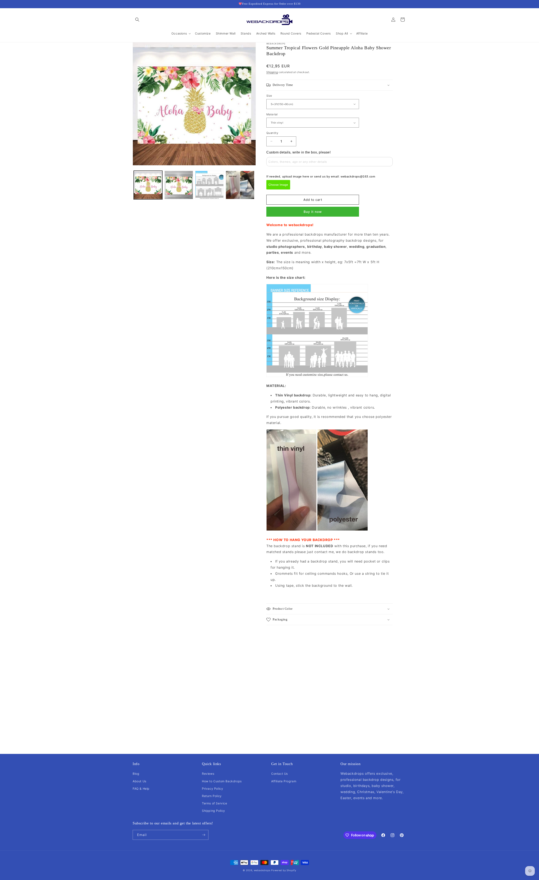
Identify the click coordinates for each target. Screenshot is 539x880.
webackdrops (262, 870)
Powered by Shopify (283, 870)
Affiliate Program (283, 781)
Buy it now (313, 212)
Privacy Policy (212, 788)
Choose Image (278, 184)
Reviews (208, 773)
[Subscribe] (203, 835)
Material (272, 114)
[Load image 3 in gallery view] (209, 185)
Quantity (272, 133)
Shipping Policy (213, 810)
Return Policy (212, 796)
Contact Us (279, 773)
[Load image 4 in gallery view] (240, 185)
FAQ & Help (141, 788)
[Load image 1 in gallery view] (148, 185)
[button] (137, 19)
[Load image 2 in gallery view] (178, 185)
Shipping (272, 72)
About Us (139, 781)
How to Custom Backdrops (222, 781)
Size (269, 95)
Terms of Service (214, 803)
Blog (136, 773)
